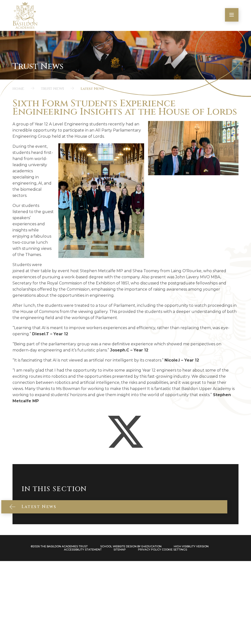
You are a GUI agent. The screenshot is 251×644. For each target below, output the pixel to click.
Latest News (92, 88)
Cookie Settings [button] (174, 549)
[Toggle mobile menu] (231, 15)
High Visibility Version (191, 546)
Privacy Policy (149, 549)
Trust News (52, 88)
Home (18, 88)
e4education (151, 546)
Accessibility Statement (83, 549)
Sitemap (119, 549)
